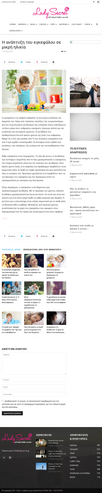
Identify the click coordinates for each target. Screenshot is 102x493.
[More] (53, 62)
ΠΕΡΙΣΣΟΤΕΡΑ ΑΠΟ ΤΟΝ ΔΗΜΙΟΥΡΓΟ (42, 249)
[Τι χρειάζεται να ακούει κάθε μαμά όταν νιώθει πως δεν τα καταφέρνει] (56, 288)
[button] (97, 24)
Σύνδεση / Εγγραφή (27, 2)
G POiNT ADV (47, 490)
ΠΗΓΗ (4, 218)
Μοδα (32, 24)
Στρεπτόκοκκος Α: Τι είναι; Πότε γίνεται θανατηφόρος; (10, 299)
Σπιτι (52, 24)
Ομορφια (22, 24)
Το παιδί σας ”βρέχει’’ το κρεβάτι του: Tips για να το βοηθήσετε (11, 329)
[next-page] (35, 337)
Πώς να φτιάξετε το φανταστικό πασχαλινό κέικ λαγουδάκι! (83, 191)
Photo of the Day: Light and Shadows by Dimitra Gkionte (57, 453)
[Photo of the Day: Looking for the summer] (41, 466)
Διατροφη (63, 24)
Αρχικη (12, 24)
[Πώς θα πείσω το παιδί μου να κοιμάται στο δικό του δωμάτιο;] (34, 318)
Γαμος (87, 24)
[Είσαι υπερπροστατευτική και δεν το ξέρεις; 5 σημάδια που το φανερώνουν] (34, 288)
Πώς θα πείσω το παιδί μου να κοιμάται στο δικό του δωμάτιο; (33, 329)
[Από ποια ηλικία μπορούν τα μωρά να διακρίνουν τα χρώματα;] (56, 260)
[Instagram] (98, 2)
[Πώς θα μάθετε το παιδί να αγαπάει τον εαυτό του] (34, 260)
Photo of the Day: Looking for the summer (55, 466)
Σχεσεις (42, 24)
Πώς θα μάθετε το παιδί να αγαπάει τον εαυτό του (32, 272)
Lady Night (76, 24)
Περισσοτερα (15, 31)
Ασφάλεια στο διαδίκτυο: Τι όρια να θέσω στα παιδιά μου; (56, 329)
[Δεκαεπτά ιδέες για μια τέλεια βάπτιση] (41, 443)
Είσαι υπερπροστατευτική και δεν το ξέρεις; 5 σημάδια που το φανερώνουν (32, 302)
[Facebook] (94, 2)
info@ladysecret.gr (21, 450)
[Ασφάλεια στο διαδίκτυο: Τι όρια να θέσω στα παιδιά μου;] (56, 318)
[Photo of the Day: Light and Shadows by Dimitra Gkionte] (41, 453)
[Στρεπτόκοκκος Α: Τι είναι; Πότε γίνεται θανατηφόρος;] (11, 288)
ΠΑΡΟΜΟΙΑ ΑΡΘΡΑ (11, 249)
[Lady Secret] (51, 12)
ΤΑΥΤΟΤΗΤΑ (58, 490)
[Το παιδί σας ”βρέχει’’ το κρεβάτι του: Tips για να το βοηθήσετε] (11, 318)
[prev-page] (31, 337)
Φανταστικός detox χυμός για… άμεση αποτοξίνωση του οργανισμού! (84, 210)
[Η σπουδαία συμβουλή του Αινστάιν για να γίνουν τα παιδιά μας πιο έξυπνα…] (11, 260)
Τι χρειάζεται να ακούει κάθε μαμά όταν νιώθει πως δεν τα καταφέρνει (56, 299)
